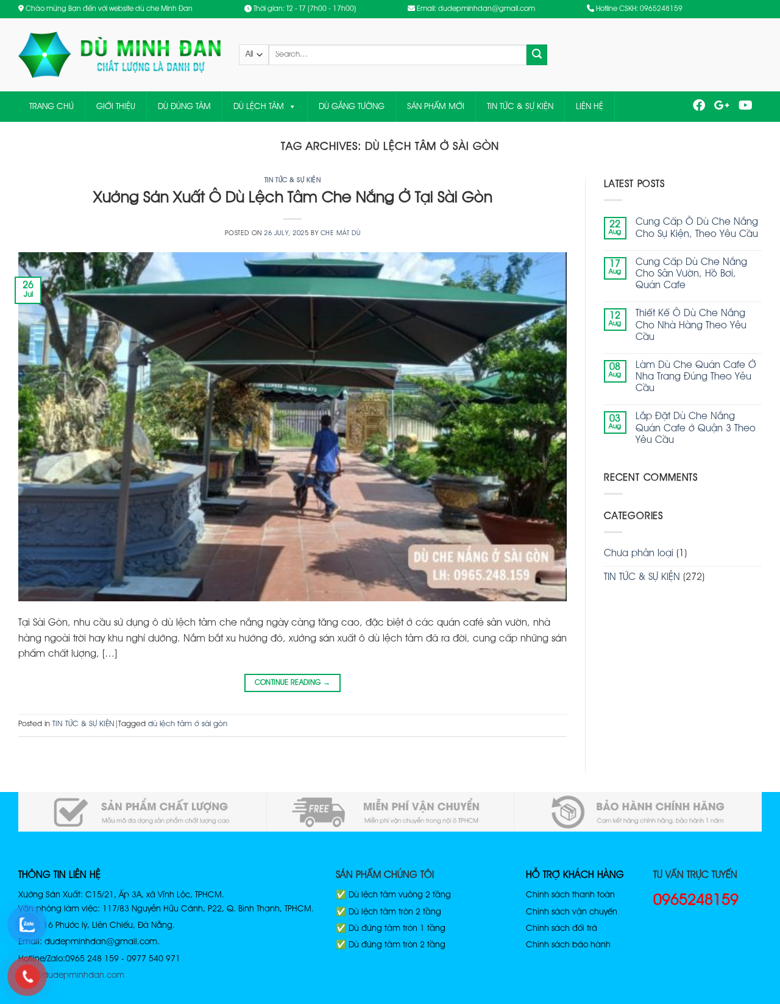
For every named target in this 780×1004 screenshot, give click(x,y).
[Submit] (536, 54)
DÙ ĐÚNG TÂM (184, 106)
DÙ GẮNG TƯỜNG (352, 106)
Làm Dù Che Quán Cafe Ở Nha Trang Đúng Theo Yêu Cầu (696, 377)
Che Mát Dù (341, 233)
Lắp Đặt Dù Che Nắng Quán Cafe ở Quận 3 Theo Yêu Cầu (696, 428)
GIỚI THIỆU (115, 106)
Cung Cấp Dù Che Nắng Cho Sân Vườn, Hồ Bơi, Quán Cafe (691, 274)
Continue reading (293, 682)
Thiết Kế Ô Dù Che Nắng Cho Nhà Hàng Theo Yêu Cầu (691, 325)
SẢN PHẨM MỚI (435, 106)
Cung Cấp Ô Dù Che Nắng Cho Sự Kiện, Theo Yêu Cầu (697, 228)
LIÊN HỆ (589, 106)
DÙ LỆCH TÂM (258, 106)
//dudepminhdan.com (81, 975)
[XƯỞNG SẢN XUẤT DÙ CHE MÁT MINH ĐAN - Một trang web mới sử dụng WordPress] (119, 55)
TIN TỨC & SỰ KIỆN (520, 106)
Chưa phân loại (638, 554)
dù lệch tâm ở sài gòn (187, 724)
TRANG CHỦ (51, 106)
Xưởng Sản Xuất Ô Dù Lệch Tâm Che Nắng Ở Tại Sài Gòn (292, 198)
